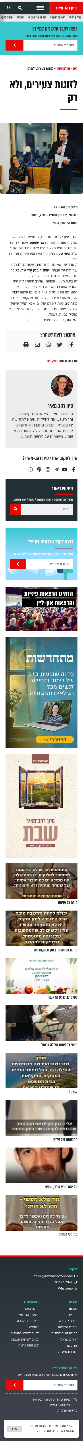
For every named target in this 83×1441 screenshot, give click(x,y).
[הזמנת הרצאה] (41, 609)
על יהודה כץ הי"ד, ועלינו (61, 1187)
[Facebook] (73, 468)
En (9, 8)
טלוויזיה (20, 17)
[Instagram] (47, 468)
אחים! (73, 1092)
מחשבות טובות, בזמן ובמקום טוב (55, 950)
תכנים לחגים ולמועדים (25, 1333)
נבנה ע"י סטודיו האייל (63, 1405)
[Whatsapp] (30, 468)
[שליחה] (14, 45)
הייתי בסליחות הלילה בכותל (59, 1045)
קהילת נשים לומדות (64, 1333)
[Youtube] (65, 468)
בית (75, 68)
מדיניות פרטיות (67, 1410)
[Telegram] (56, 468)
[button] (40, 8)
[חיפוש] (15, 509)
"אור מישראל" (68, 1339)
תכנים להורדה (68, 1321)
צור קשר (71, 1346)
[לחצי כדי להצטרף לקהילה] (41, 692)
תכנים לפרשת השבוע (25, 1339)
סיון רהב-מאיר (66, 8)
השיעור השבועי (57, 17)
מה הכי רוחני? (68, 1234)
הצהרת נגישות (67, 1352)
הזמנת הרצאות (67, 1327)
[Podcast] (39, 468)
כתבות (73, 1309)
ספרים (73, 1315)
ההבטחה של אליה (65, 1139)
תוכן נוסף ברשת (28, 1345)
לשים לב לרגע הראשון (62, 997)
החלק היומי (75, 17)
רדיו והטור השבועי (37, 17)
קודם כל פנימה (67, 902)
